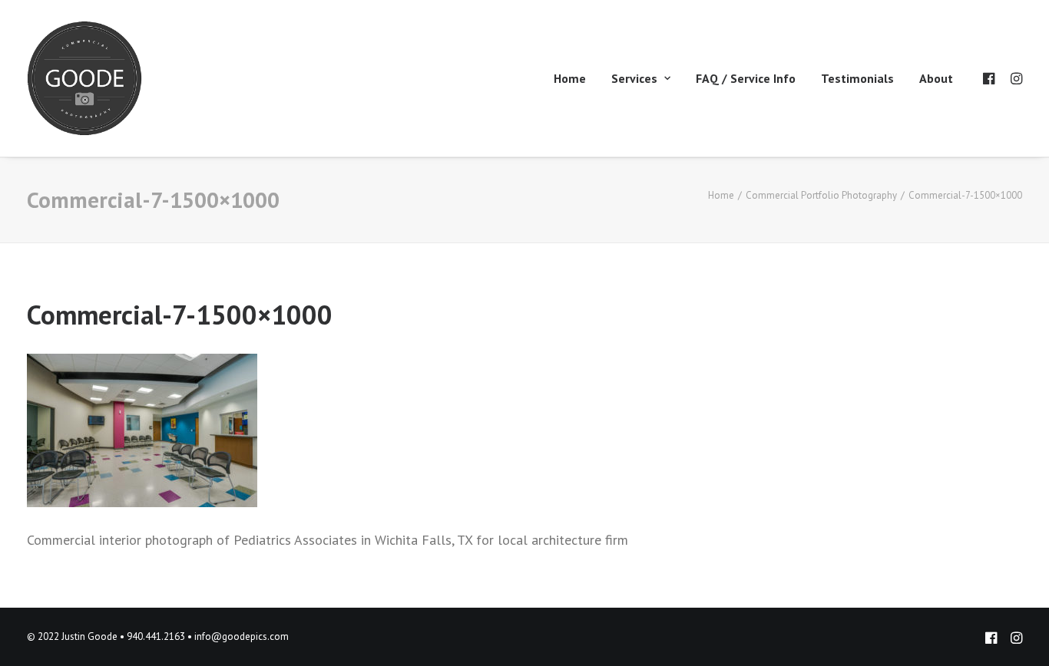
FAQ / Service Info (746, 78)
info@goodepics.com (241, 636)
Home (570, 78)
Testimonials (857, 78)
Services (634, 78)
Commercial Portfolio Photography (821, 195)
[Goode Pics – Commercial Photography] (84, 78)
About (936, 78)
